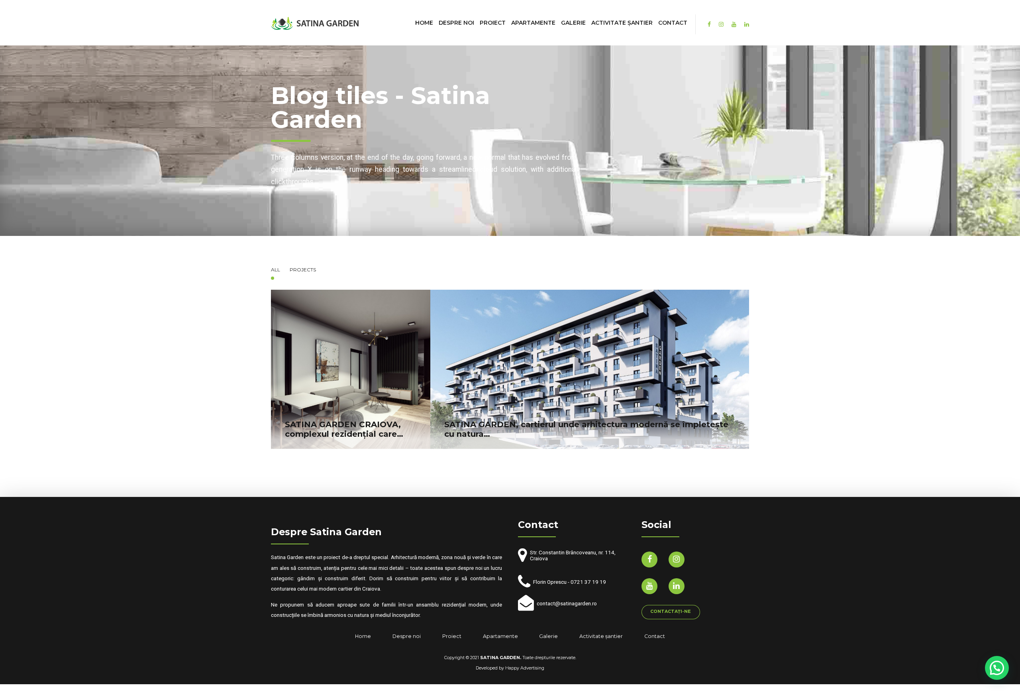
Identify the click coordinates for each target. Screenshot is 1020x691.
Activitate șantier (622, 22)
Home (424, 22)
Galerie (573, 22)
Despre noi (456, 22)
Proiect (493, 22)
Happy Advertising (524, 668)
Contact (672, 22)
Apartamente (533, 22)
